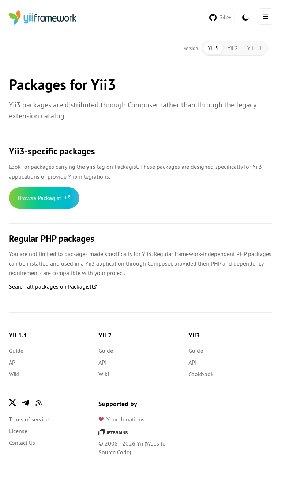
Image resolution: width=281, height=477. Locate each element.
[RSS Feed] (38, 402)
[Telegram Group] (25, 402)
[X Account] (12, 402)
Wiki (14, 374)
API (13, 362)
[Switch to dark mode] (245, 17)
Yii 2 (233, 48)
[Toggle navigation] (265, 16)
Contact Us (22, 442)
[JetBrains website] (113, 431)
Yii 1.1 (254, 48)
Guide (16, 350)
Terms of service (29, 419)
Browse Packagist (39, 198)
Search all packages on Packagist (50, 286)
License (18, 431)
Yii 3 (213, 48)
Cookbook (201, 374)
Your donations (125, 419)
